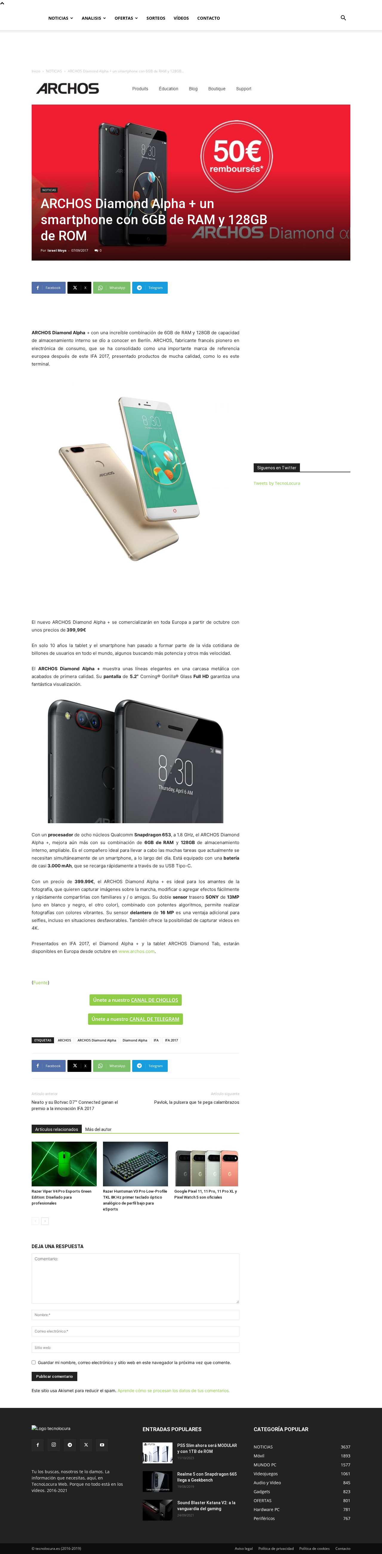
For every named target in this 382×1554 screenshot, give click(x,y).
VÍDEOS (181, 18)
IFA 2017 (171, 1040)
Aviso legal (244, 1548)
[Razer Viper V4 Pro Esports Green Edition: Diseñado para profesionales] (64, 1164)
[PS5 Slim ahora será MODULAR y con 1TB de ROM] (157, 1452)
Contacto (342, 1548)
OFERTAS (124, 18)
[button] (343, 18)
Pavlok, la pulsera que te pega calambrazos (196, 1102)
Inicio (36, 71)
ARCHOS (64, 1040)
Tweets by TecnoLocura (277, 483)
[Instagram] (54, 1445)
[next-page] (45, 1221)
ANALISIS (91, 18)
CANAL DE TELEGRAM (154, 1019)
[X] (86, 1445)
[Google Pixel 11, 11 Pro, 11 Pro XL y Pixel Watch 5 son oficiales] (206, 1164)
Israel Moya (57, 250)
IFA (156, 1040)
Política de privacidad (276, 1548)
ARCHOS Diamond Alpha (97, 1040)
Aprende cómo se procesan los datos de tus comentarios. (174, 1390)
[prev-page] (35, 1221)
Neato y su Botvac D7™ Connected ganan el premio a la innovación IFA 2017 (75, 1105)
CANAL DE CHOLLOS (154, 1000)
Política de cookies (314, 1548)
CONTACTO (208, 18)
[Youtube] (102, 1445)
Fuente (40, 982)
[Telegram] (70, 1445)
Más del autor (98, 1129)
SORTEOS (156, 18)
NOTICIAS (58, 18)
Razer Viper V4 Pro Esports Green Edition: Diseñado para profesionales (61, 1197)
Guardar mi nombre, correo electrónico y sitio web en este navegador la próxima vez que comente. (134, 1362)
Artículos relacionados (56, 1129)
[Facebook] (38, 1445)
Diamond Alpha (135, 1040)
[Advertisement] (191, 50)
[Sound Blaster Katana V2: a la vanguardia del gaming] (157, 1510)
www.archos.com (136, 951)
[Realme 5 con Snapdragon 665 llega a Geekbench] (157, 1481)
